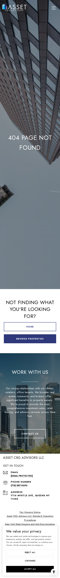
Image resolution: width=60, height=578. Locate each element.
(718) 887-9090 (19, 485)
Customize (30, 560)
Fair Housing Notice (30, 512)
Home (30, 326)
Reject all (30, 552)
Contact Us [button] (30, 433)
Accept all (30, 569)
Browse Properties (30, 338)
